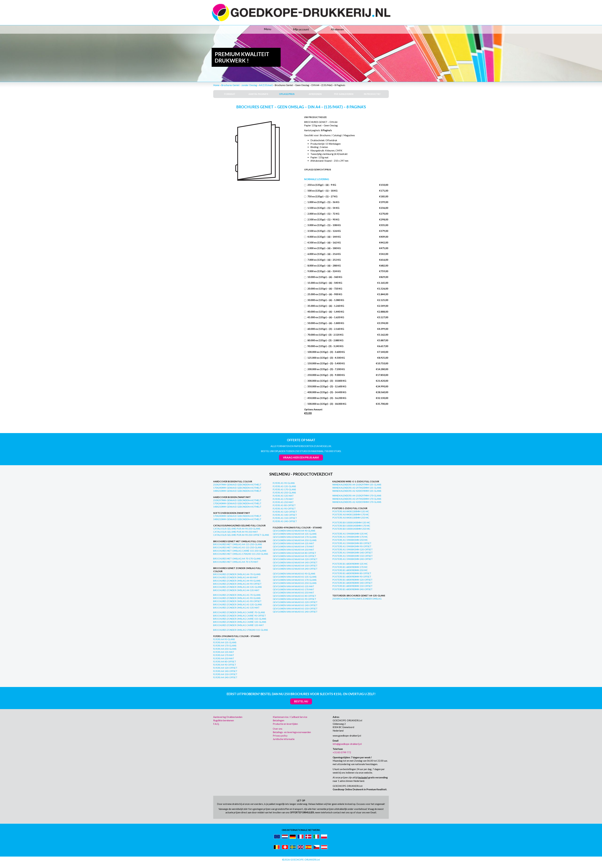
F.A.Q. (216, 723)
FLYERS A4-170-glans (224, 645)
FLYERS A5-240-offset (285, 521)
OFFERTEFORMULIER (302, 812)
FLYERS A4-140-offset (225, 671)
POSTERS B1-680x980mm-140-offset (352, 582)
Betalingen (278, 720)
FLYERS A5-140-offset (285, 514)
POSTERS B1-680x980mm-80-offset (351, 573)
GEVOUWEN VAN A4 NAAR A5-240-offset (295, 611)
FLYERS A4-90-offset (224, 664)
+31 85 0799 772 (342, 752)
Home (216, 85)
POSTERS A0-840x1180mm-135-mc (350, 511)
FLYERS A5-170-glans (284, 489)
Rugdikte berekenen (223, 720)
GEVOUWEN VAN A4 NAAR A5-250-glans (295, 583)
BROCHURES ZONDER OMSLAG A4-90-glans (237, 580)
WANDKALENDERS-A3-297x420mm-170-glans (356, 498)
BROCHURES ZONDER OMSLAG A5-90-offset (237, 601)
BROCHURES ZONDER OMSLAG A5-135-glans (237, 604)
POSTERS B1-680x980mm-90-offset (351, 576)
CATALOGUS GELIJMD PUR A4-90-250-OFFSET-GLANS (241, 535)
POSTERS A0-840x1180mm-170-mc (350, 514)
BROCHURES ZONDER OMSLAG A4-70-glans (237, 574)
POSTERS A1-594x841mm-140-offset (352, 552)
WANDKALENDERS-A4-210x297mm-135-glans (356, 484)
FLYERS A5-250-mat (283, 502)
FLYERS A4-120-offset (225, 667)
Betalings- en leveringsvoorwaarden (292, 732)
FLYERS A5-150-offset (285, 518)
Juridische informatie (284, 739)
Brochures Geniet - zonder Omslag (239, 85)
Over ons (277, 728)
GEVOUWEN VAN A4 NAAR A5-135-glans (295, 576)
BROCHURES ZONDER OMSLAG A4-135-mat (236, 590)
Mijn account (301, 29)
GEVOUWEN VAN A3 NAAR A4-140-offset (295, 562)
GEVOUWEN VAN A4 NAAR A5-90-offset (294, 599)
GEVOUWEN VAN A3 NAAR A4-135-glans (295, 533)
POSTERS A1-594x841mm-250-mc (350, 540)
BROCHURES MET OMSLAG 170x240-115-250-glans (240, 554)
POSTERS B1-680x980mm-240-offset (352, 589)
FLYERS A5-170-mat (283, 499)
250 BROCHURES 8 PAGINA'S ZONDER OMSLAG (357, 598)
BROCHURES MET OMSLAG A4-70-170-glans (237, 558)
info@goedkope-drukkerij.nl (347, 743)
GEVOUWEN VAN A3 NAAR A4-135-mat (293, 543)
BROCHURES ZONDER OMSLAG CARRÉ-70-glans (239, 612)
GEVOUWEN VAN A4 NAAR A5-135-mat (293, 586)
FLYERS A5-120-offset (285, 511)
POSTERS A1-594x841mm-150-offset (352, 556)
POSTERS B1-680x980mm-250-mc (350, 570)
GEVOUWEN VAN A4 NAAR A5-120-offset (295, 602)
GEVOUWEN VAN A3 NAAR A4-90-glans (294, 530)
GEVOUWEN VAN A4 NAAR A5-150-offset (295, 608)
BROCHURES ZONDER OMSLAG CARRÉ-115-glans (239, 618)
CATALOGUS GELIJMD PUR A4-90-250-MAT (235, 531)
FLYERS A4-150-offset (225, 674)
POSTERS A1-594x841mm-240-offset (352, 559)
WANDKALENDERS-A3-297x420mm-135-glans (356, 487)
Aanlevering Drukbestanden (227, 717)
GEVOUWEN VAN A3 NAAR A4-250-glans (295, 540)
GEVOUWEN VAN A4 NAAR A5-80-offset (294, 596)
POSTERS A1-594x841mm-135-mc (350, 533)
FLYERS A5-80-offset (284, 505)
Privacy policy (280, 735)
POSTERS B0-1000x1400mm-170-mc (351, 525)
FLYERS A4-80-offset (224, 661)
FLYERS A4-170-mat (223, 655)
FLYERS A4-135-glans (224, 642)
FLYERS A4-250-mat (223, 658)
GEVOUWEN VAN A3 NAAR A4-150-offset (295, 565)
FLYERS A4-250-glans (224, 648)
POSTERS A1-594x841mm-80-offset (351, 543)
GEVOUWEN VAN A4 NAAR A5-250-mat (293, 592)
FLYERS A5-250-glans (284, 492)
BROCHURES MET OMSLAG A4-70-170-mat (235, 561)
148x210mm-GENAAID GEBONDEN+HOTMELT (237, 490)
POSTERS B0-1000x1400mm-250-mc (351, 528)
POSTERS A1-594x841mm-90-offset (351, 546)
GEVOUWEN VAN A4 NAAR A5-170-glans (295, 580)
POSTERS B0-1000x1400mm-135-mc (351, 522)
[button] (241, 29)
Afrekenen (337, 29)
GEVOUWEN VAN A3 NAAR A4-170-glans (295, 537)
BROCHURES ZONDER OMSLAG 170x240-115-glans (240, 630)
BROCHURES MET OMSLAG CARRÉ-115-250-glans (239, 550)
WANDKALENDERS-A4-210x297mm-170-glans (356, 495)
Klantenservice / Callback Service (290, 717)
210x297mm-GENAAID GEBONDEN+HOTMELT (237, 484)
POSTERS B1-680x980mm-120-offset (352, 579)
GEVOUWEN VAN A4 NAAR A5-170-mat (293, 589)
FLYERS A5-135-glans (284, 486)
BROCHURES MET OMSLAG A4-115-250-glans (237, 544)
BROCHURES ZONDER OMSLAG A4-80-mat (235, 577)
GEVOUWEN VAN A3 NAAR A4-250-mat (293, 549)
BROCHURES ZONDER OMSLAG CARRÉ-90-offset (239, 615)
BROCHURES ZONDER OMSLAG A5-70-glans (237, 595)
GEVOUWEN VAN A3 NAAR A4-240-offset (295, 568)
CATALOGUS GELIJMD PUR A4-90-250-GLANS (236, 528)
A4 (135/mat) (266, 85)
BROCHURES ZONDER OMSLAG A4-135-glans (237, 587)
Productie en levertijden (285, 723)
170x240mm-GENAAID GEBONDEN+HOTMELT (237, 487)
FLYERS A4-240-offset (225, 677)
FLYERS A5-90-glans (284, 483)
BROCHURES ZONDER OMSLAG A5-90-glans (237, 598)
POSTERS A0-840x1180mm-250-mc (350, 517)
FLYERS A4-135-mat (223, 652)
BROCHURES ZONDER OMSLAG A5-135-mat (236, 607)
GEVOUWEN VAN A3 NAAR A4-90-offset (294, 556)
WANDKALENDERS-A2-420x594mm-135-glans (356, 490)
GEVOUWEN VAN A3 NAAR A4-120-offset (295, 559)
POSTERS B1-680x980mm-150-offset (352, 586)
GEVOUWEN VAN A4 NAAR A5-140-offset (295, 605)
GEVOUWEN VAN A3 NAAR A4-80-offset (294, 553)
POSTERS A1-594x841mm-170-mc (350, 536)
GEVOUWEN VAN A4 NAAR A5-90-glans (294, 573)
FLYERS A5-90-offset (284, 508)
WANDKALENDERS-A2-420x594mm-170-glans (356, 502)
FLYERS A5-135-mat (283, 495)
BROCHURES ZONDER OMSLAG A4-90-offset (237, 583)
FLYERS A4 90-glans (224, 639)
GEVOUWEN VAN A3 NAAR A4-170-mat (293, 546)
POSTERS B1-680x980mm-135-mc (350, 563)
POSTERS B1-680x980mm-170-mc (350, 567)
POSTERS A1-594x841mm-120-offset (352, 549)
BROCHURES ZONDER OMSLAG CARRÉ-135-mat (238, 625)
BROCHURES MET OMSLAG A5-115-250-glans (237, 547)
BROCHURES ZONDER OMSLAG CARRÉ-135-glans (239, 622)
